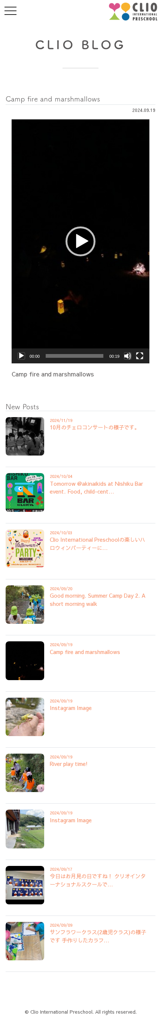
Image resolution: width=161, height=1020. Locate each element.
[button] (80, 241)
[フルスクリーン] (139, 356)
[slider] (74, 356)
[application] (80, 241)
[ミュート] (127, 356)
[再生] (21, 356)
